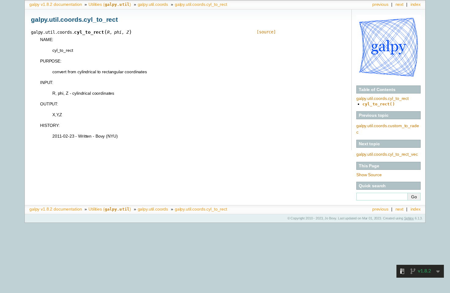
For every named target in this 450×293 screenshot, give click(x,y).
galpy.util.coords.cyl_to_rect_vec (387, 154)
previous (380, 4)
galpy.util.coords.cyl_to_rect (201, 4)
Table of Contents (377, 89)
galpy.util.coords (153, 4)
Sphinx (409, 218)
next (399, 4)
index (416, 4)
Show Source (368, 174)
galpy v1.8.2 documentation (55, 4)
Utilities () (109, 4)
